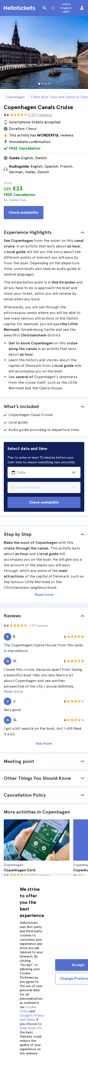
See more (44, 743)
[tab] (44, 232)
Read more (44, 594)
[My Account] (82, 8)
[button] (44, 232)
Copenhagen (15, 97)
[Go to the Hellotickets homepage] (20, 7)
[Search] (44, 8)
